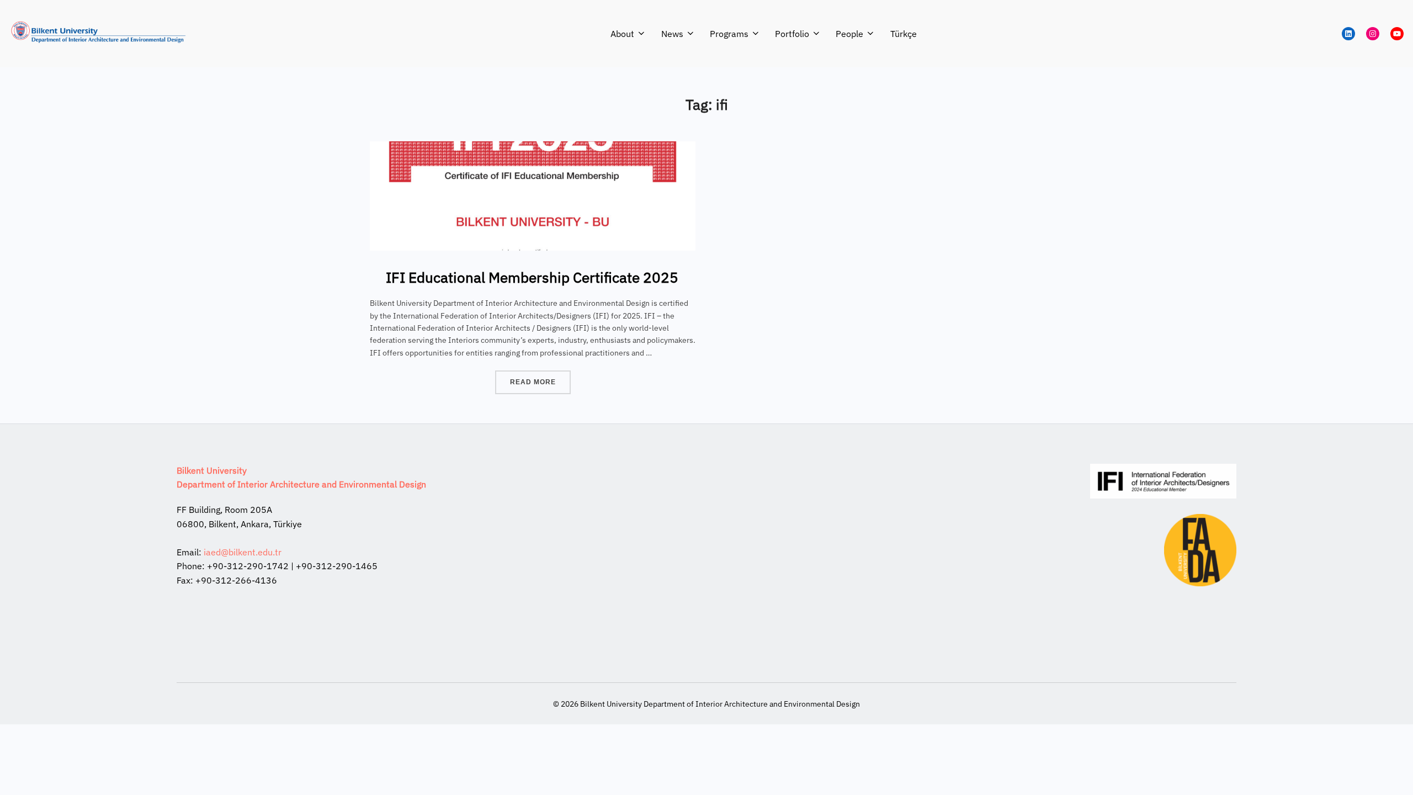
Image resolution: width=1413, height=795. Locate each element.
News (672, 33)
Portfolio (792, 33)
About (622, 33)
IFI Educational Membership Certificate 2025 (532, 277)
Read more (540, 382)
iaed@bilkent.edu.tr (242, 552)
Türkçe (903, 33)
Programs (729, 33)
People (849, 33)
